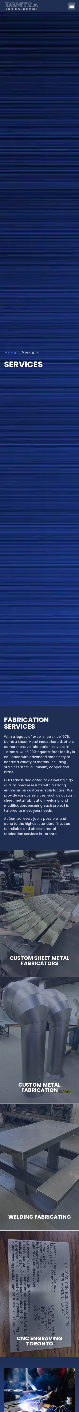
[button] (71, 6)
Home (10, 352)
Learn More (39, 945)
